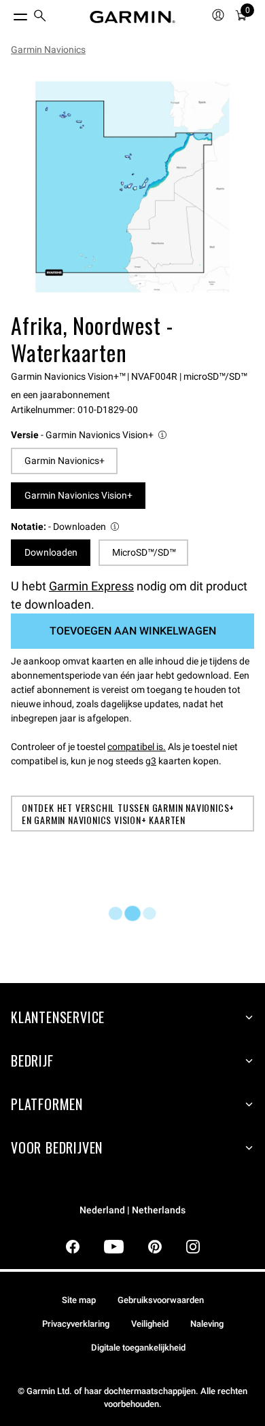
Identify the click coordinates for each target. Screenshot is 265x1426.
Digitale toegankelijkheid (138, 1347)
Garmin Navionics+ (64, 460)
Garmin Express (91, 586)
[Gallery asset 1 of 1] (132, 186)
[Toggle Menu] (8, 13)
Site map (79, 1300)
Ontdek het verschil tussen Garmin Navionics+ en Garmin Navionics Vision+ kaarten (128, 813)
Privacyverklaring (75, 1324)
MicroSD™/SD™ (143, 552)
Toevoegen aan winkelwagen (133, 630)
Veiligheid (150, 1324)
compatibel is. (136, 746)
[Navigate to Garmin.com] (132, 17)
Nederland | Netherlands (133, 1210)
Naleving (207, 1324)
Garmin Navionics (48, 49)
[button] (90, 435)
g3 (150, 760)
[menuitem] (40, 17)
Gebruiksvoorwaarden (161, 1300)
